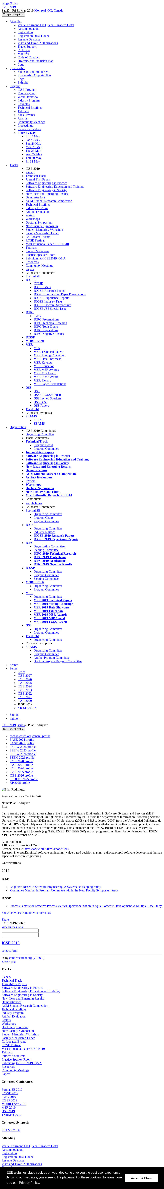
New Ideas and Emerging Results (47, 193)
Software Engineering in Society (46, 190)
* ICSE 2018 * (27, 708)
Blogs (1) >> (10, 3)
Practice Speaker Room (40, 254)
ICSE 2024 (25, 686)
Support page (9, 961)
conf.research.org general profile (30, 736)
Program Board (43, 445)
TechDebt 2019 (11, 1114)
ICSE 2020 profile (21, 761)
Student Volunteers (37, 251)
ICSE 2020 (25, 700)
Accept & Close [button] (141, 1178)
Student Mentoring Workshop (44, 229)
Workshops (33, 219)
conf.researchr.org (20, 957)
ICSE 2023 (25, 690)
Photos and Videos (29, 129)
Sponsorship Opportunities (34, 75)
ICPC (37, 315)
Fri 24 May (33, 136)
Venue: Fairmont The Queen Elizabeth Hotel (46, 25)
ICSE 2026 (25, 679)
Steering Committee (46, 550)
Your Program (26, 93)
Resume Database (29, 39)
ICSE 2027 (25, 675)
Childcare (24, 50)
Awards (22, 118)
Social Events (26, 114)
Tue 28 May (33, 150)
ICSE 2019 (9, 725)
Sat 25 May (33, 140)
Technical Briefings (30, 107)
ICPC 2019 (9, 1096)
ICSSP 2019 (9, 1100)
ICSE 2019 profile (13, 729)
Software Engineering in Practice (46, 183)
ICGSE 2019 (10, 1093)
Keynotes (24, 104)
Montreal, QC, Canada (48, 10)
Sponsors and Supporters (33, 71)
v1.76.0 (38, 957)
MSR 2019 (9, 1107)
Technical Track (36, 175)
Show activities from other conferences (26, 912)
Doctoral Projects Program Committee (58, 661)
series (21, 725)
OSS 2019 (8, 1111)
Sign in (14, 714)
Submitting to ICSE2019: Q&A (46, 258)
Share (5, 919)
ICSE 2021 (25, 697)
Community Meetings (31, 122)
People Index (34, 503)
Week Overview (28, 97)
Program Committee (46, 448)
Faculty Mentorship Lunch (42, 233)
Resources (32, 262)
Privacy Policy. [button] (29, 1182)
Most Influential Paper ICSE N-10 (47, 244)
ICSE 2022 (25, 693)
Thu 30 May (33, 158)
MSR (37, 348)
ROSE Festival (35, 240)
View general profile (12, 926)
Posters (30, 215)
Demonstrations (35, 197)
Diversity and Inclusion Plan (35, 61)
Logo (21, 64)
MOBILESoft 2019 (14, 1104)
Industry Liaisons (44, 532)
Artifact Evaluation (38, 211)
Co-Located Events (38, 237)
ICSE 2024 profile (21, 768)
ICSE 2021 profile (21, 764)
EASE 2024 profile (22, 739)
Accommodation (28, 28)
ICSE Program (27, 89)
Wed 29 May (34, 154)
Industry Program (29, 100)
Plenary (30, 172)
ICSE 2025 (25, 682)
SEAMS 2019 (11, 1130)
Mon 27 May (34, 147)
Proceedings (25, 125)
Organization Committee (49, 546)
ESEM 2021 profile (22, 757)
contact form (9, 950)
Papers (30, 269)
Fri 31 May (33, 161)
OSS (37, 391)
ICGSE (38, 283)
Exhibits (23, 82)
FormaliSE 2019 (12, 1089)
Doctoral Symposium (39, 222)
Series (21, 672)
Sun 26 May (33, 143)
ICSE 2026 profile (21, 775)
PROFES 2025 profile (24, 779)
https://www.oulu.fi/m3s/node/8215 (46, 849)
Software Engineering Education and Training (55, 186)
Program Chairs (43, 517)
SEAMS (39, 420)
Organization (18, 427)
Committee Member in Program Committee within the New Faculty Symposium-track (64, 890)
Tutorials (23, 111)
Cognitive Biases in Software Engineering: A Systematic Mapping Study (55, 886)
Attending (16, 21)
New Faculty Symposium (42, 226)
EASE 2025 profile (22, 743)
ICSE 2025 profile (21, 772)
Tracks (14, 165)
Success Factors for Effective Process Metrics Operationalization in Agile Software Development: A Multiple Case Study (86, 906)
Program (15, 86)
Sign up (14, 718)
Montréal (23, 53)
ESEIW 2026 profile (23, 754)
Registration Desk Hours (33, 35)
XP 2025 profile (20, 782)
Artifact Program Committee (51, 657)
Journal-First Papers (38, 179)
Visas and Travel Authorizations (38, 43)
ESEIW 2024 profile (23, 746)
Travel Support (27, 46)
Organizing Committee (40, 434)
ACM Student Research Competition (49, 201)
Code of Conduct (28, 57)
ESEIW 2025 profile (23, 750)
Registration (25, 32)
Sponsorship (17, 68)
